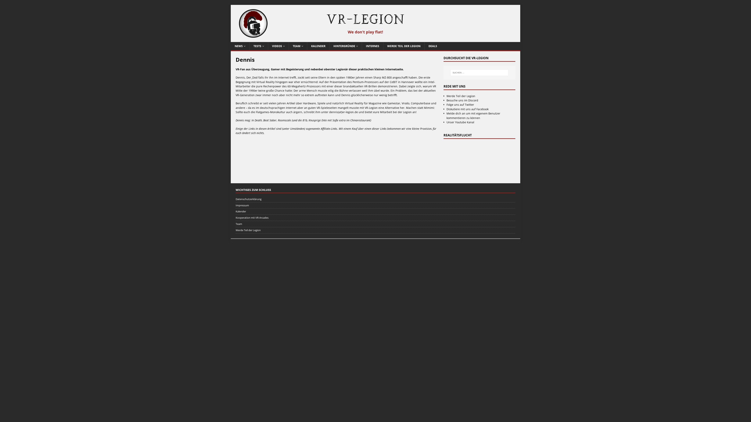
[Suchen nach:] (479, 72)
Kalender (318, 46)
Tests (257, 46)
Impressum (242, 205)
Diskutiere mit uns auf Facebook (467, 109)
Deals (433, 46)
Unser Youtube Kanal (460, 122)
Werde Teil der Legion (403, 46)
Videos (277, 46)
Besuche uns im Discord (462, 100)
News (239, 46)
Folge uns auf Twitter (460, 104)
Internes (372, 46)
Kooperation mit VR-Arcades (252, 217)
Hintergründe (344, 46)
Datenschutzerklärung (248, 199)
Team (296, 46)
